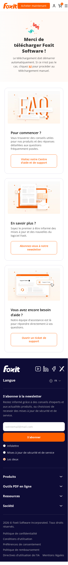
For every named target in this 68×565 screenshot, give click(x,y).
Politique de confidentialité (20, 533)
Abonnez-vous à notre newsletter (34, 247)
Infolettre (13, 446)
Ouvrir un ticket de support (34, 339)
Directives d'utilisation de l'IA (21, 555)
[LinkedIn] (46, 369)
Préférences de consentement (22, 544)
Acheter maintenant (33, 5)
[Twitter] (62, 369)
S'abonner (33, 437)
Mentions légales (53, 555)
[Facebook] (54, 369)
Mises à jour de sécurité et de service (30, 452)
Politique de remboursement (21, 550)
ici (30, 66)
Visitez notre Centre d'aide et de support (34, 160)
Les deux (12, 459)
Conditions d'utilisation (17, 539)
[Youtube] (38, 369)
